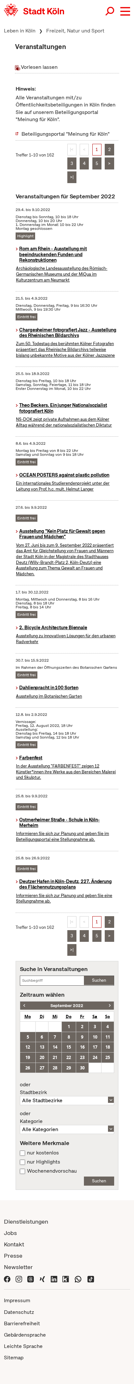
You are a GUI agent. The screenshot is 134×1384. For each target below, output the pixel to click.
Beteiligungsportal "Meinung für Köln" (65, 134)
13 (42, 1047)
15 (68, 1047)
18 (107, 1047)
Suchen (99, 980)
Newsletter (18, 1267)
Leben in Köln (19, 30)
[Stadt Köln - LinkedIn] (54, 1278)
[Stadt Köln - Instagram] (19, 1278)
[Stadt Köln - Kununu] (65, 1278)
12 (27, 1047)
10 (95, 1037)
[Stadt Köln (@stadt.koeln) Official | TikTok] (90, 1278)
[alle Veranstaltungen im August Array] (24, 1006)
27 (42, 1068)
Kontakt (14, 1244)
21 (55, 1057)
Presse (13, 1255)
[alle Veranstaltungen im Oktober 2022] (110, 1006)
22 (68, 1057)
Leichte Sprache (23, 1346)
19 (27, 1057)
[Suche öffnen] (110, 11)
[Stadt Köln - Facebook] (7, 1278)
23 (82, 1057)
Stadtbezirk (33, 1088)
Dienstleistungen (26, 1221)
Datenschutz (19, 1312)
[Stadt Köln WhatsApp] (78, 1278)
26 (27, 1068)
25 (107, 1057)
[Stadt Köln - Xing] (42, 1278)
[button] (125, 11)
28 (55, 1068)
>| (72, 177)
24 (95, 1057)
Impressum (17, 1300)
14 (55, 1047)
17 (95, 1047)
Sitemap (13, 1357)
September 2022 (66, 1005)
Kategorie (31, 1117)
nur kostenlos (43, 1152)
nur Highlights (43, 1162)
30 (82, 1068)
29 (68, 1068)
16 (82, 1047)
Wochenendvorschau (52, 1171)
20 (42, 1057)
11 (107, 1037)
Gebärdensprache (25, 1334)
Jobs (10, 1233)
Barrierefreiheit (22, 1323)
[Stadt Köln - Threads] (30, 1278)
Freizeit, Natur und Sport (75, 30)
